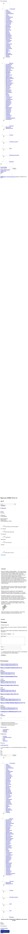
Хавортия (8, 50)
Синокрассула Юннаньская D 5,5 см (11, 711)
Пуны (7, 93)
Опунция (8, 86)
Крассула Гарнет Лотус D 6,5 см (9, 685)
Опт (4, 738)
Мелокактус (8, 81)
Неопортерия (9, 84)
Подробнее (3, 554)
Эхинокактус (9, 115)
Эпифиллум (8, 110)
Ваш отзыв (3, 636)
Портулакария (9, 38)
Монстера (8, 33)
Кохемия (8, 73)
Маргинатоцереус (10, 78)
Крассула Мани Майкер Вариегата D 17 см (13, 702)
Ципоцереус (8, 108)
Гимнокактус (9, 66)
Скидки (5, 736)
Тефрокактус (8, 101)
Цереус (7, 106)
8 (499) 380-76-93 (4, 745)
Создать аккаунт (4, 928)
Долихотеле (8, 24)
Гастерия (8, 19)
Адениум (8, 11)
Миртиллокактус (9, 83)
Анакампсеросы (9, 17)
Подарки (5, 731)
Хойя (7, 52)
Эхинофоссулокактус (10, 117)
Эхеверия (8, 56)
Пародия (8, 88)
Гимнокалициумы (10, 67)
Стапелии (8, 45)
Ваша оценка (4, 633)
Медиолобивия (9, 80)
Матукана (8, 79)
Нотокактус (8, 85)
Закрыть (2, 923)
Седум (7, 42)
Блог (4, 739)
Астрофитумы (9, 64)
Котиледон (8, 27)
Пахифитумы (9, 35)
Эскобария (8, 112)
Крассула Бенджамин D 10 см (9, 676)
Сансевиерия (9, 40)
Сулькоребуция (9, 99)
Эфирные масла (9, 128)
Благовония (8, 127)
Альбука (7, 15)
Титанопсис (8, 47)
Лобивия (8, 76)
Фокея (7, 49)
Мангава (8, 32)
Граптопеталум (9, 21)
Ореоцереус (8, 87)
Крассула (8, 28)
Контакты (5, 740)
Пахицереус (8, 91)
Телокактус (8, 100)
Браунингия (8, 65)
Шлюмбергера (9, 54)
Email (2, 649)
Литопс (7, 31)
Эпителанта (8, 109)
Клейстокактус (9, 70)
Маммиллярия (9, 77)
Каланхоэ (8, 25)
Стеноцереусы (9, 96)
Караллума (8, 69)
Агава (7, 10)
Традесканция (9, 48)
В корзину (3, 505)
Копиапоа (8, 71)
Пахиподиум (8, 89)
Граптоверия (8, 20)
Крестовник (8, 29)
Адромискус (8, 12)
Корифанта (8, 72)
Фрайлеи (8, 105)
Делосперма (8, 22)
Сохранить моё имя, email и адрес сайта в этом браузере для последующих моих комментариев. (14, 652)
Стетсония (8, 98)
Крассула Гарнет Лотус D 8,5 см (9, 694)
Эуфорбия (8, 114)
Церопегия (8, 53)
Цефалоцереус (9, 107)
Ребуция (7, 94)
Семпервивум (9, 43)
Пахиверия (8, 34)
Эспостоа (8, 113)
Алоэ (7, 14)
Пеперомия (8, 36)
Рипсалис (8, 39)
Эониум (7, 55)
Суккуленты (3, 176)
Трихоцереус (8, 102)
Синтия (7, 95)
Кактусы (5, 730)
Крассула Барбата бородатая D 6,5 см (11, 667)
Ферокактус (8, 103)
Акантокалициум (9, 13)
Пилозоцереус (9, 92)
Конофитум (8, 26)
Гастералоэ (8, 18)
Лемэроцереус (9, 74)
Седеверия (8, 41)
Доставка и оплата (7, 737)
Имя (2, 646)
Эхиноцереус (9, 119)
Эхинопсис (8, 116)
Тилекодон (8, 46)
